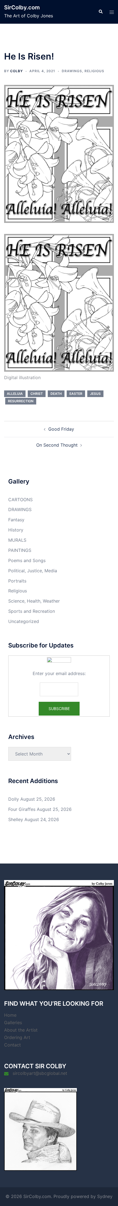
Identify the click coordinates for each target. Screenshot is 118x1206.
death (56, 394)
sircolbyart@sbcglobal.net (40, 1073)
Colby (16, 71)
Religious (94, 71)
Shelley (15, 819)
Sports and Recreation (31, 611)
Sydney (105, 1196)
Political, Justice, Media (32, 570)
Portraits (17, 581)
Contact (12, 1045)
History (15, 530)
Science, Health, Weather (34, 601)
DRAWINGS (72, 71)
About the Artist (21, 1030)
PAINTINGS (19, 550)
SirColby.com (22, 7)
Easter (75, 394)
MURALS (17, 540)
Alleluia (15, 394)
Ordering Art (17, 1037)
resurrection (20, 401)
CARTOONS (20, 499)
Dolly (13, 799)
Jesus (95, 394)
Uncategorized (23, 621)
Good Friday (61, 429)
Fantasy (16, 519)
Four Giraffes (21, 809)
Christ (36, 394)
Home (10, 1015)
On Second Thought (57, 445)
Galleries (13, 1022)
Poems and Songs (27, 560)
